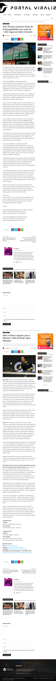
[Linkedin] (16, 261)
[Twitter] (49, 1)
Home (4, 21)
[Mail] (18, 261)
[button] (51, 18)
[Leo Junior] (4, 35)
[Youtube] (52, 1)
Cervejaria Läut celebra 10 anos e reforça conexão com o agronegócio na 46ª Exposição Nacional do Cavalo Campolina (48, 70)
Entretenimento (6, 278)
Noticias (7, 21)
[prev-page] (3, 287)
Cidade (11, 21)
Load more (45, 76)
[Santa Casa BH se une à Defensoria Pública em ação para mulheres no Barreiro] (40, 56)
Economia (16, 278)
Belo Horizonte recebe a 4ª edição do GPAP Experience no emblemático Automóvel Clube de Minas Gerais (48, 50)
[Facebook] (45, 1)
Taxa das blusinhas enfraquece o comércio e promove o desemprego (19, 281)
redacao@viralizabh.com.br (25, 673)
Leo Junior (8, 35)
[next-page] (6, 287)
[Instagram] (47, 1)
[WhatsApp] (22, 39)
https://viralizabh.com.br (18, 250)
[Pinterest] (18, 39)
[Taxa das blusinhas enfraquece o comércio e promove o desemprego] (19, 275)
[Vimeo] (50, 1)
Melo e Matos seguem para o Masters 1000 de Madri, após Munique (9, 239)
